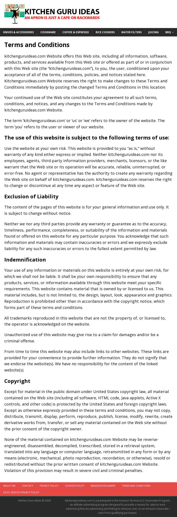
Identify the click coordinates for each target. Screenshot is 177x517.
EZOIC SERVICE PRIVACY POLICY (21, 492)
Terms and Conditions (136, 485)
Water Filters (131, 32)
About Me (9, 485)
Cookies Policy (74, 485)
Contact (27, 485)
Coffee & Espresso (75, 32)
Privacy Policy (49, 485)
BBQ (168, 32)
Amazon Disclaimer (103, 485)
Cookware (48, 32)
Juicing (153, 32)
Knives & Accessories (18, 32)
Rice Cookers (105, 32)
